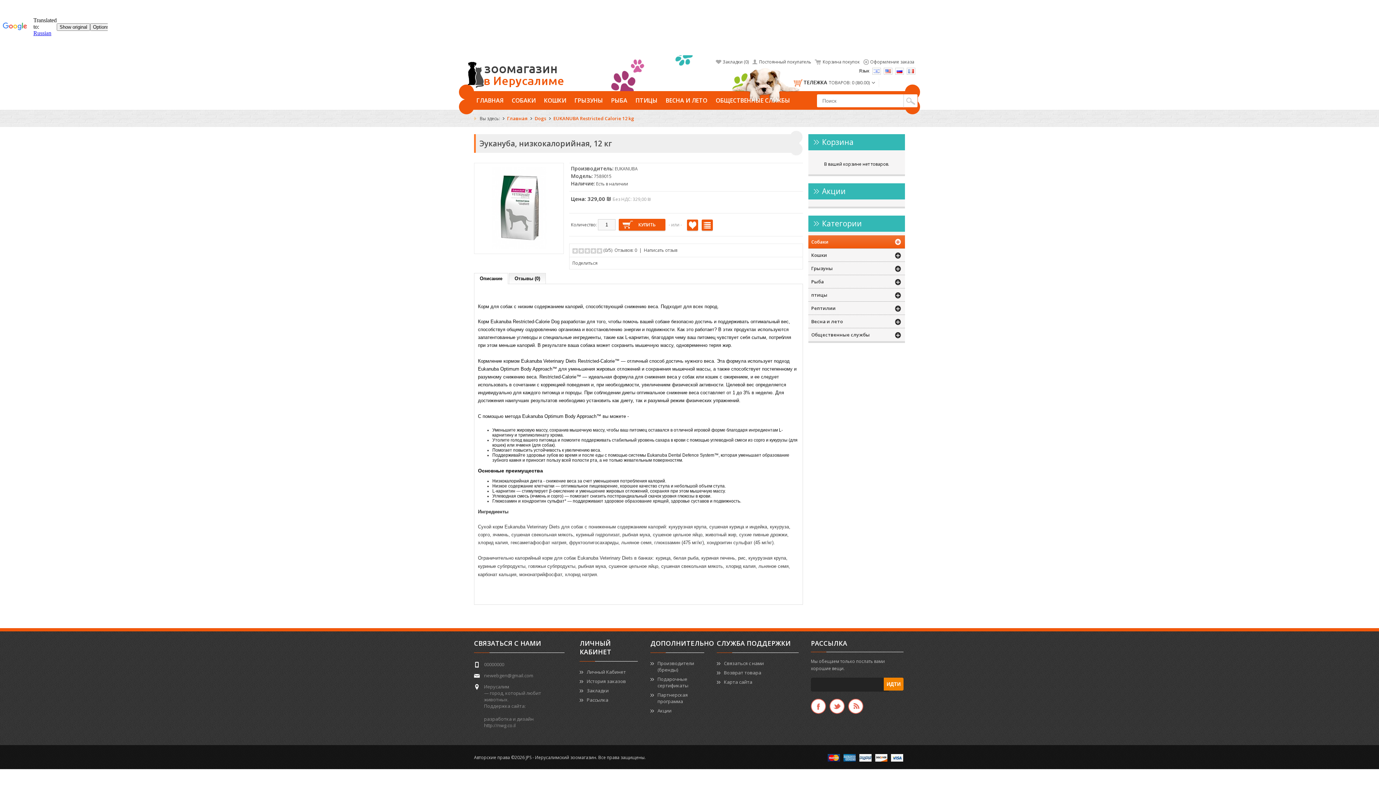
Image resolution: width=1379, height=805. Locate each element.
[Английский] (888, 71)
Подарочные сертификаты (673, 682)
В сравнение (707, 225)
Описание (491, 278)
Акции (665, 710)
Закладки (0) (736, 62)
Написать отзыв (660, 250)
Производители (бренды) (676, 666)
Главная (490, 100)
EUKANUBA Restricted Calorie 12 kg (593, 118)
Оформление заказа (892, 62)
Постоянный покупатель (785, 62)
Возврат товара (742, 672)
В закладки (692, 225)
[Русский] (899, 71)
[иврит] (876, 71)
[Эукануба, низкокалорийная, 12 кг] (519, 247)
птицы (647, 100)
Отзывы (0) (527, 278)
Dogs (540, 118)
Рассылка (597, 700)
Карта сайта (738, 682)
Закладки (598, 690)
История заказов (606, 681)
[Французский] (911, 71)
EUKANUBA (626, 169)
